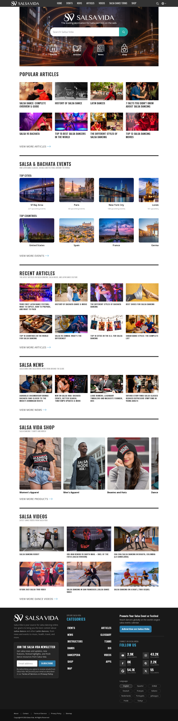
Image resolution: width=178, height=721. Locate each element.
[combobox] (84, 31)
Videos (107, 655)
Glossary (105, 634)
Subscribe (47, 663)
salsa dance (20, 631)
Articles (106, 628)
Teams (107, 641)
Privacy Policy (47, 674)
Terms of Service (29, 674)
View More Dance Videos (36, 599)
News (70, 634)
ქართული (154, 696)
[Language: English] (163, 3)
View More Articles (33, 146)
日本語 (154, 686)
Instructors (74, 641)
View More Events (32, 255)
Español (140, 686)
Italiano (154, 691)
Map (69, 668)
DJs (109, 648)
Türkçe (140, 701)
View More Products (34, 499)
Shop (70, 661)
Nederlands (126, 696)
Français (140, 691)
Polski (126, 701)
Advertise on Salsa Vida (135, 629)
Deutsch (126, 691)
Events (71, 628)
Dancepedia (73, 655)
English (126, 686)
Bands (70, 648)
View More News (31, 410)
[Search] (157, 3)
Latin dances (42, 631)
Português (140, 696)
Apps (108, 661)
